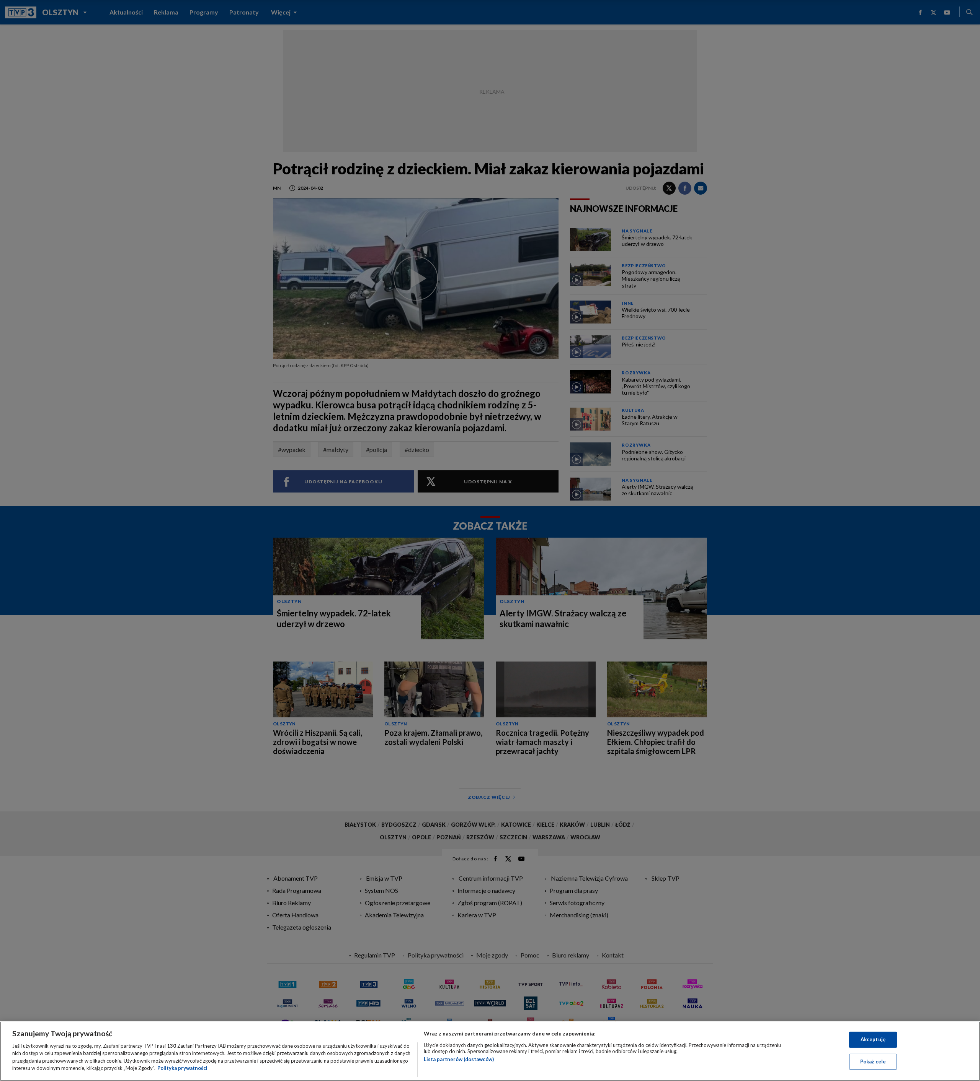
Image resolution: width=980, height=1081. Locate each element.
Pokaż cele (873, 1061)
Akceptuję (873, 1039)
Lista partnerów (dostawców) (459, 1059)
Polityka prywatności (182, 1068)
